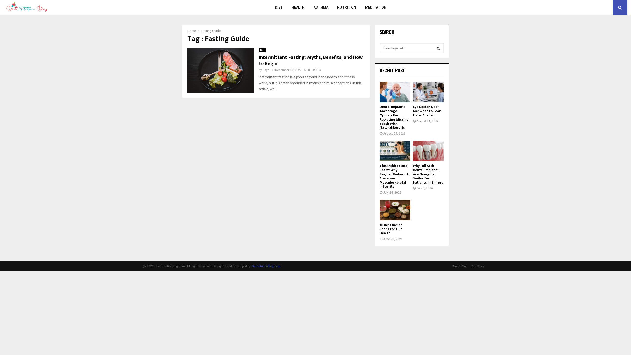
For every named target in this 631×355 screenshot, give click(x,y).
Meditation (375, 7)
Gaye (266, 70)
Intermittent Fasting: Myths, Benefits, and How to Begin (311, 60)
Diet (279, 7)
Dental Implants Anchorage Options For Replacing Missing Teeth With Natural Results (394, 117)
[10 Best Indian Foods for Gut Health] (395, 210)
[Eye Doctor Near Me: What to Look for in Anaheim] (428, 92)
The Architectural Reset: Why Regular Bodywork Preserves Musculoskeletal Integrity (394, 176)
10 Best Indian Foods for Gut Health (391, 229)
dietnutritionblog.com (265, 266)
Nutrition (346, 7)
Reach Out (459, 266)
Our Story (478, 266)
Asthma (321, 7)
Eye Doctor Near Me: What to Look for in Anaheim (427, 111)
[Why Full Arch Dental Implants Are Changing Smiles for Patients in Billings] (428, 151)
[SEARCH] (438, 48)
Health (298, 7)
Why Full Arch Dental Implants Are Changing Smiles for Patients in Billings (428, 174)
